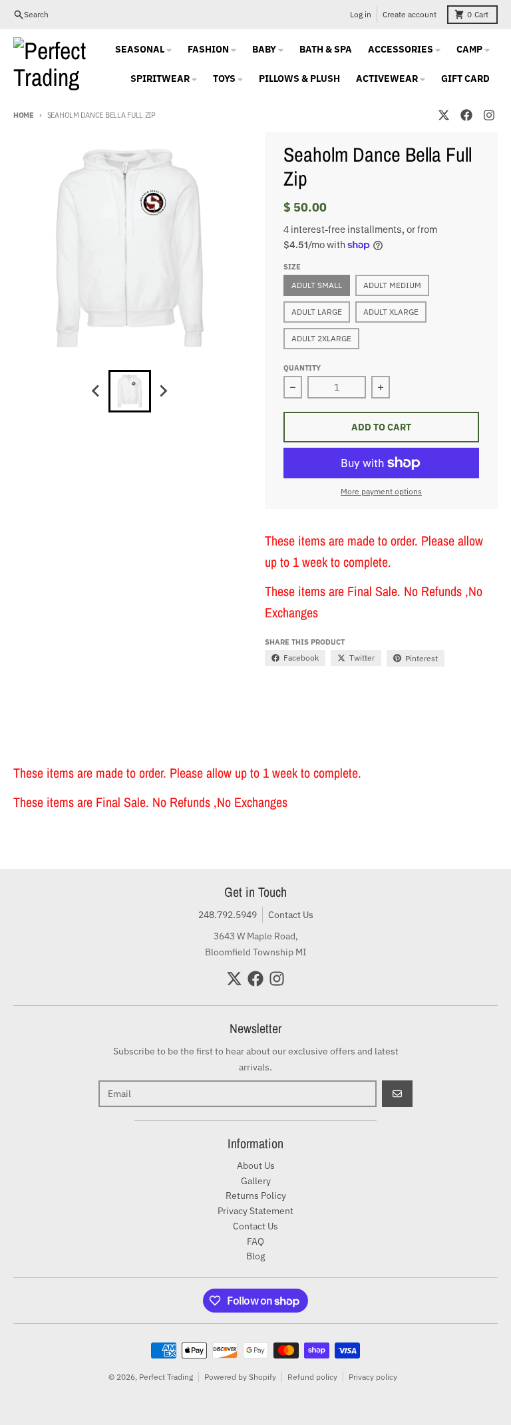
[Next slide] (163, 391)
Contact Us (290, 915)
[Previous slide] (96, 391)
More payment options (381, 491)
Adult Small (316, 285)
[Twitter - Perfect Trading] (443, 115)
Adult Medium (392, 285)
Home (23, 115)
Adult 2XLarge (321, 338)
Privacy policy (373, 1377)
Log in (360, 14)
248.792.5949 (227, 915)
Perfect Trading (166, 1377)
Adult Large (316, 312)
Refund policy (312, 1377)
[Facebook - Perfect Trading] (466, 115)
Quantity (302, 368)
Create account (409, 14)
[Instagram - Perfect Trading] (489, 115)
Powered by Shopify (240, 1377)
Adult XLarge (391, 312)
